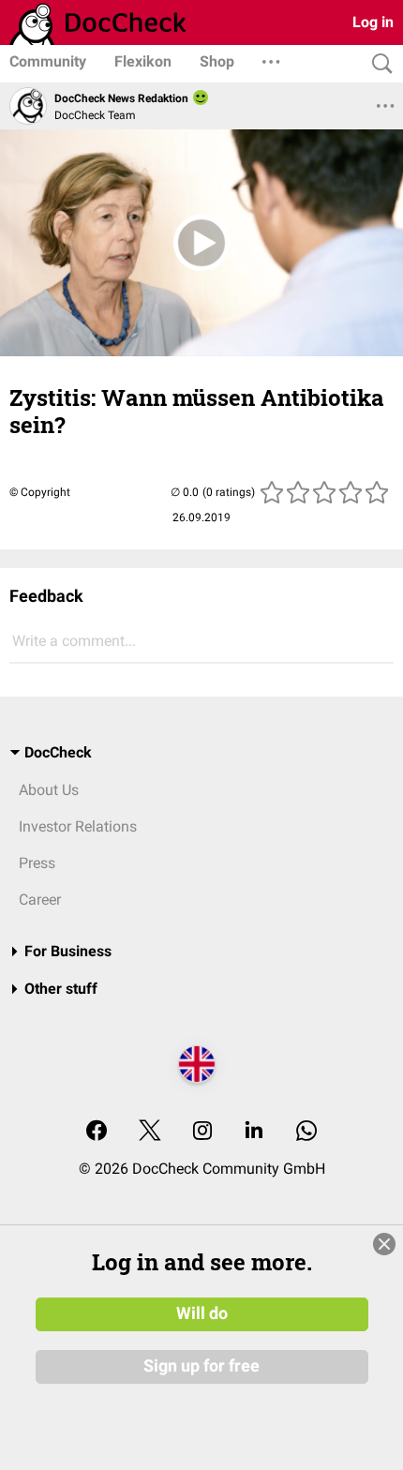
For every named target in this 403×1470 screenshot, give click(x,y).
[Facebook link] (96, 1132)
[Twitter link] (150, 1132)
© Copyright (39, 492)
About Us (49, 790)
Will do (202, 1313)
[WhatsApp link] (306, 1132)
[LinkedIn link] (254, 1132)
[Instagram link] (202, 1132)
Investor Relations (78, 826)
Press (37, 863)
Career (40, 899)
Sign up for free (201, 1366)
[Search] (378, 64)
